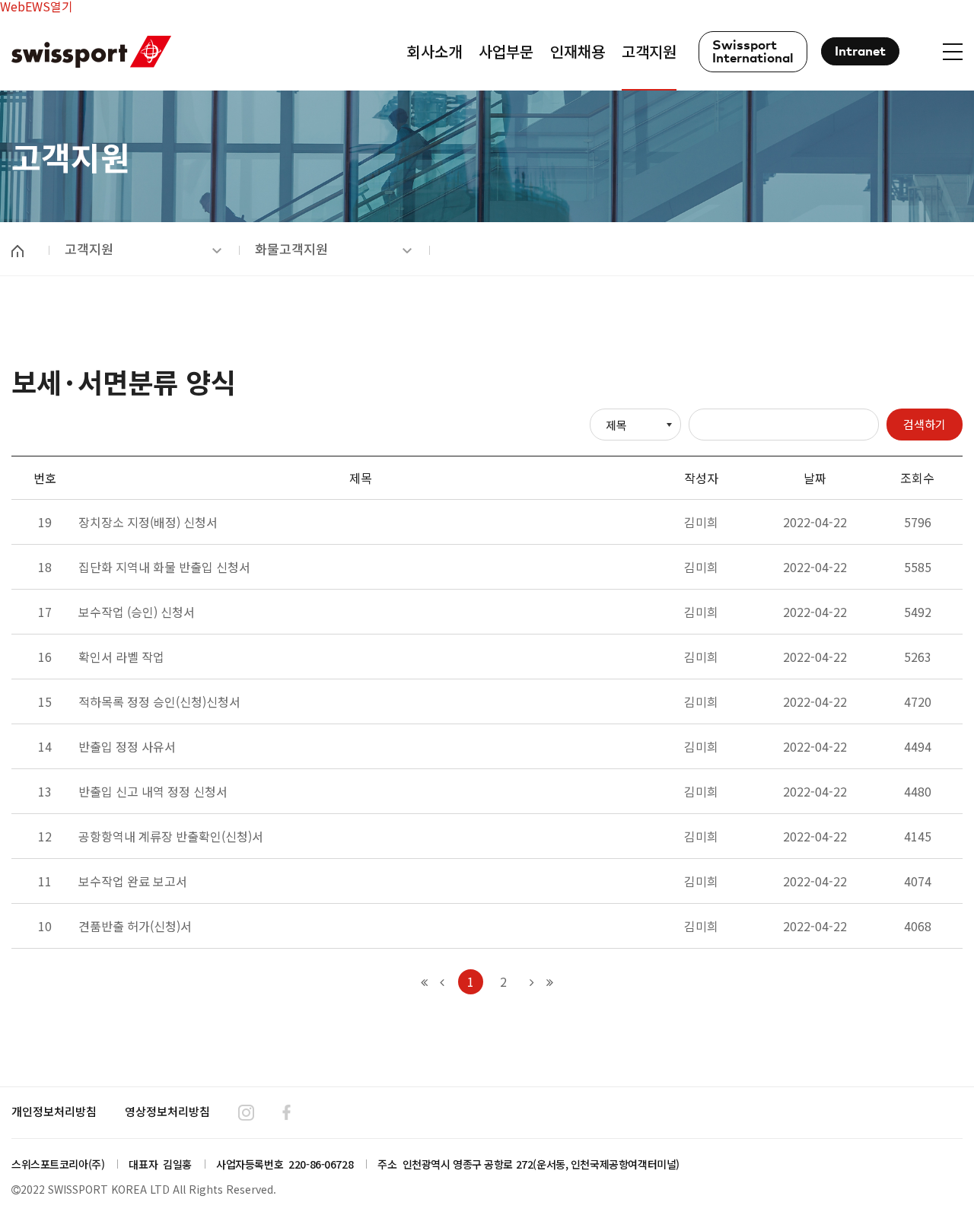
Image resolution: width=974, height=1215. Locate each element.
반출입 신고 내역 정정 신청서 (153, 791)
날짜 (815, 478)
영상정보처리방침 (167, 1111)
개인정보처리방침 (54, 1111)
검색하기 (924, 424)
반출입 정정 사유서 (127, 746)
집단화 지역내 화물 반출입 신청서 (164, 567)
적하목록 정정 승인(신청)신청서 (159, 701)
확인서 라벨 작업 (121, 656)
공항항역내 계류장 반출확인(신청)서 (170, 836)
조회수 (917, 478)
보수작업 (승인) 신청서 (136, 612)
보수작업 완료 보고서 (132, 881)
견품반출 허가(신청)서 (135, 926)
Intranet (860, 52)
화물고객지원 (291, 248)
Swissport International (753, 52)
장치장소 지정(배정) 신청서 (148, 522)
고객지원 (89, 248)
